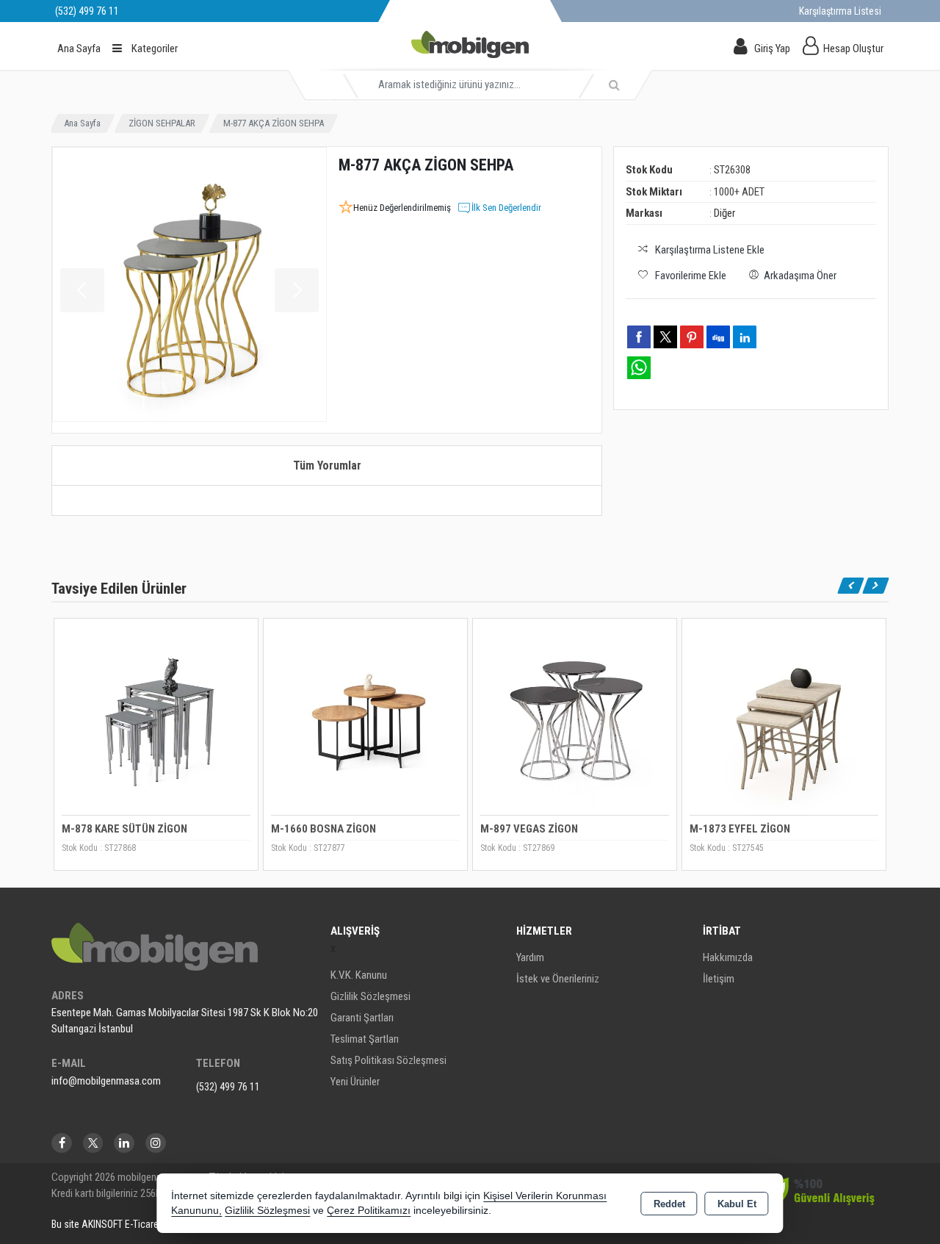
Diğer (724, 213)
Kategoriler (153, 48)
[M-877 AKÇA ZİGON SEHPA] (189, 284)
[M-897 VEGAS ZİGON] (574, 719)
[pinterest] (692, 336)
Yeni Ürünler (355, 1081)
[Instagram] (155, 1143)
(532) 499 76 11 (228, 1087)
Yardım (530, 957)
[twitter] (665, 337)
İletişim (718, 978)
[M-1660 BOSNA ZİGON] (365, 719)
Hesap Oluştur (853, 48)
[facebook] (639, 336)
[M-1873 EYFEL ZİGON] (784, 719)
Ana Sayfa (79, 48)
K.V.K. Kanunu (358, 975)
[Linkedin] (124, 1143)
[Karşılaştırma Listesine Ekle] (73, 670)
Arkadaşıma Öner (800, 275)
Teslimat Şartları (364, 1039)
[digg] (718, 336)
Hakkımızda (728, 957)
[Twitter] (93, 1143)
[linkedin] (744, 336)
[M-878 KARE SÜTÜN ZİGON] (156, 719)
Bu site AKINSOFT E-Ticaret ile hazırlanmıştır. (142, 1224)
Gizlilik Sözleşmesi (370, 996)
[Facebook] (61, 1143)
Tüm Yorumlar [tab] (327, 465)
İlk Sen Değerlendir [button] (506, 207)
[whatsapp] (639, 367)
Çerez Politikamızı (369, 1210)
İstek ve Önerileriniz (557, 978)
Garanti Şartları (362, 1017)
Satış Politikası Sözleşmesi (388, 1060)
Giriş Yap (772, 48)
